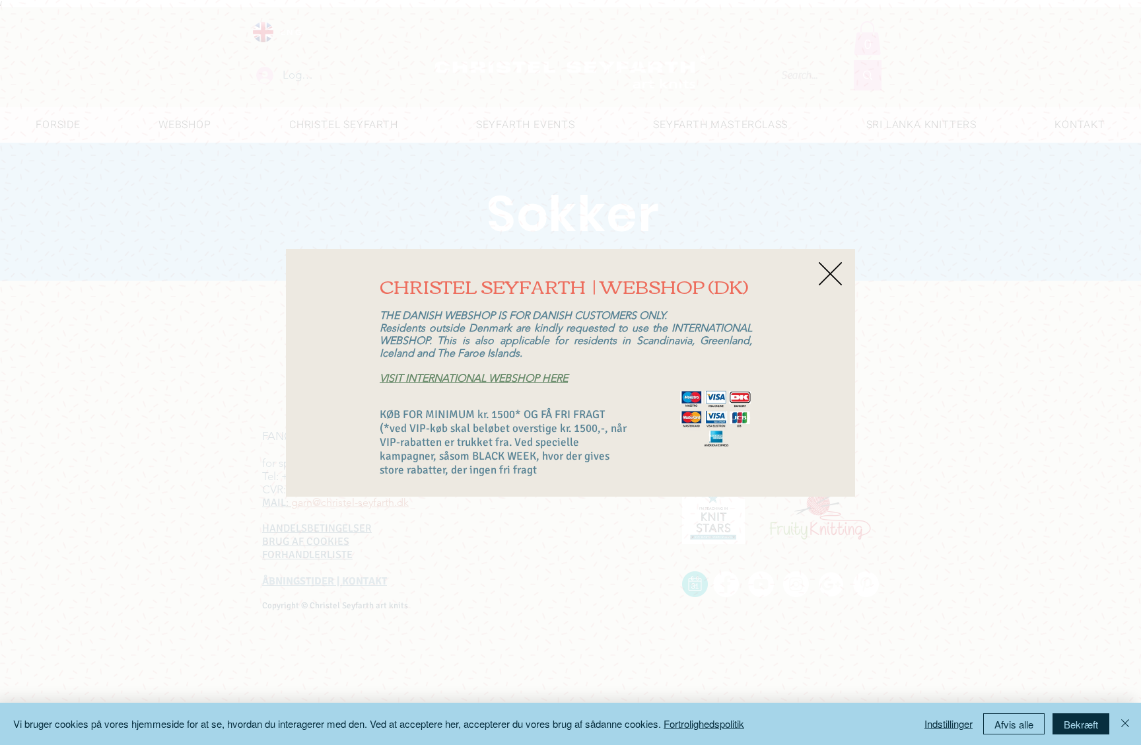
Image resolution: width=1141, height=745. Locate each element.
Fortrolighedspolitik (704, 723)
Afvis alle (1013, 724)
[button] (830, 273)
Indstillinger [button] (948, 723)
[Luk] (1125, 723)
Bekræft (1081, 724)
